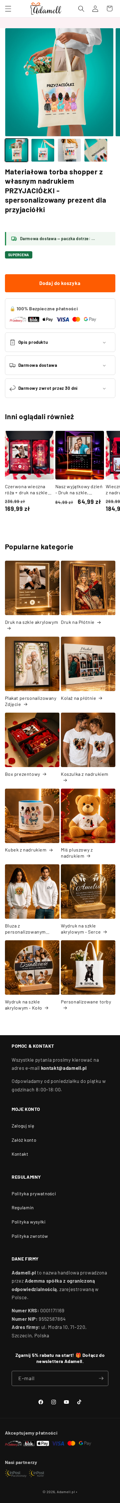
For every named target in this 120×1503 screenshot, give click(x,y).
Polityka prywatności (34, 1193)
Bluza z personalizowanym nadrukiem (25, 929)
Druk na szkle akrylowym (31, 622)
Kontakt (20, 1154)
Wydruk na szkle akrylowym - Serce (81, 928)
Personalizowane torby (86, 1001)
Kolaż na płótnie (78, 698)
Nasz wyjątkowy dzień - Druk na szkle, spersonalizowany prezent (79, 490)
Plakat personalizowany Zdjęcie (31, 701)
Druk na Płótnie (78, 622)
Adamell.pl (66, 1492)
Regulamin (23, 1207)
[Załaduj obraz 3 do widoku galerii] (69, 150)
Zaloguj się (23, 1125)
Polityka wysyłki (29, 1221)
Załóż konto (24, 1140)
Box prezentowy (22, 774)
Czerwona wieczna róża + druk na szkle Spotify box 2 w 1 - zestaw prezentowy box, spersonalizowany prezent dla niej (26, 490)
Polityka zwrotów (30, 1236)
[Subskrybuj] (101, 1378)
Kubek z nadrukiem (26, 849)
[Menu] (8, 8)
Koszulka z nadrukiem (84, 774)
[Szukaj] (81, 8)
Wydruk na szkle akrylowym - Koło (24, 1004)
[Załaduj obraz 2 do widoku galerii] (42, 150)
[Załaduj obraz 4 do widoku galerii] (95, 150)
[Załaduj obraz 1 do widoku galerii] (16, 150)
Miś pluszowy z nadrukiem (77, 852)
